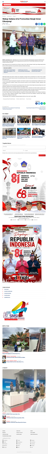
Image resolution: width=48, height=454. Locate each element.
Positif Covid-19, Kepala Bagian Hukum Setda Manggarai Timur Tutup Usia (9, 71)
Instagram (5, 443)
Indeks (3, 430)
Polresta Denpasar (8, 291)
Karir (31, 430)
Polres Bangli (7, 295)
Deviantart (33, 443)
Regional (7, 352)
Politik (11, 356)
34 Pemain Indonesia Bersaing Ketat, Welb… (16, 417)
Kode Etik (18, 430)
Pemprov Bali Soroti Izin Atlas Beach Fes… (15, 361)
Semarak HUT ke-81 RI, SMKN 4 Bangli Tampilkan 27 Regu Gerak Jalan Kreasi (23, 137)
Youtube (32, 445)
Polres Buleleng (7, 293)
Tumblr (5, 442)
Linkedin (19, 443)
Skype (19, 445)
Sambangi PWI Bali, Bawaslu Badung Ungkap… (16, 357)
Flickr (18, 447)
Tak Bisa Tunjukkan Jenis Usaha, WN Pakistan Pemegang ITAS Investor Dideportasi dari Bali (8, 124)
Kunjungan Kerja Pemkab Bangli (9, 98)
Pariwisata (11, 360)
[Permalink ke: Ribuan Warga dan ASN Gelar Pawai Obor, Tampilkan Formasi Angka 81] (39, 119)
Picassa (5, 447)
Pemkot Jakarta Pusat (20, 98)
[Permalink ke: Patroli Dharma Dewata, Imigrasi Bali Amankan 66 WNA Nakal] (39, 131)
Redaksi (4, 432)
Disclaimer (32, 432)
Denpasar (8, 356)
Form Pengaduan (33, 434)
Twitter (19, 440)
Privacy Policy (19, 432)
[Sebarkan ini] (36, 24)
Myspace (5, 445)
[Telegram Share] (42, 24)
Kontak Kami (19, 434)
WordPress (33, 442)
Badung (3, 352)
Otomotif (8, 416)
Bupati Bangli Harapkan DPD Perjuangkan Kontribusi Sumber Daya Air (36, 108)
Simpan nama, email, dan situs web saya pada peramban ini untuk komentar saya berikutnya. (19, 152)
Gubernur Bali (7, 297)
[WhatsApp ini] (44, 24)
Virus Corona (28, 98)
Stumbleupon (20, 442)
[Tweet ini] (39, 24)
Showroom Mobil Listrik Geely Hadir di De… (11, 414)
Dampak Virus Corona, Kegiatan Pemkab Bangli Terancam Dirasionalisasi (11, 108)
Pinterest (32, 440)
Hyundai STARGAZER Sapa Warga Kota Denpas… (17, 422)
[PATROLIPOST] (24, 1)
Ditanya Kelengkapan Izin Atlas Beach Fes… (11, 353)
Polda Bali (6, 289)
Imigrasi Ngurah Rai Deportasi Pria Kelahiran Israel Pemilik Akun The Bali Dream (9, 137)
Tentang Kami (5, 434)
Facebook (5, 440)
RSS (32, 447)
